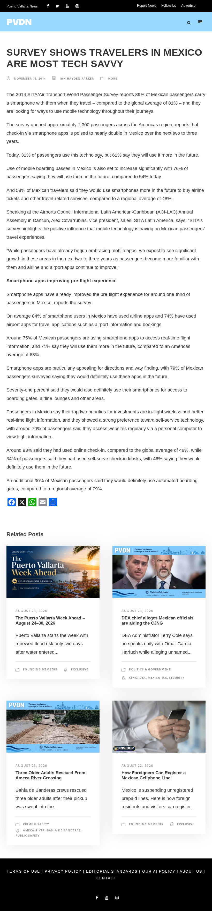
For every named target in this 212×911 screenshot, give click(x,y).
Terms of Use (24, 871)
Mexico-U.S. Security (166, 677)
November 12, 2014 (30, 78)
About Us (192, 871)
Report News (146, 5)
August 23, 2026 (31, 611)
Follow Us (168, 5)
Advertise (188, 5)
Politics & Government (150, 669)
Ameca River (34, 830)
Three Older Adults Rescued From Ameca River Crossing (50, 775)
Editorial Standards (112, 871)
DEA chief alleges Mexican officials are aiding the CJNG (157, 621)
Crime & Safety (36, 824)
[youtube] (67, 6)
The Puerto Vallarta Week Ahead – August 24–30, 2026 (50, 621)
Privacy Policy (64, 871)
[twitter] (57, 6)
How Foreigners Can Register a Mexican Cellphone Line (154, 775)
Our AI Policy (158, 871)
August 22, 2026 (137, 765)
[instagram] (77, 6)
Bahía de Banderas (64, 830)
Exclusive (79, 669)
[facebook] (48, 6)
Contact (106, 878)
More (112, 78)
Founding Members (40, 669)
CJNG (133, 677)
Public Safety (28, 835)
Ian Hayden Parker (77, 78)
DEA (142, 677)
